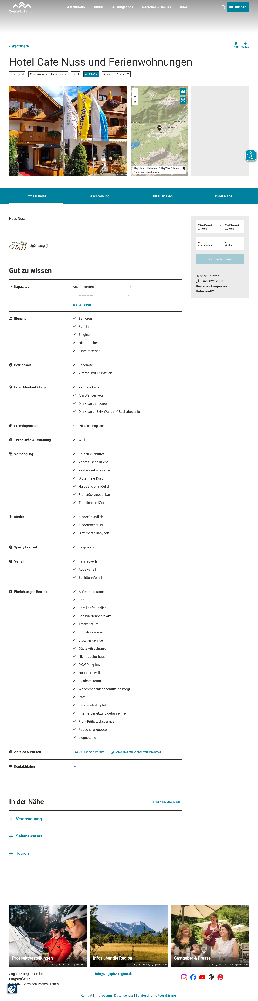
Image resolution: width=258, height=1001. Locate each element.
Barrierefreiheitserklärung (156, 995)
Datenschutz (123, 995)
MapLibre (139, 168)
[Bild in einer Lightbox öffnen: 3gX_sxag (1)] (18, 245)
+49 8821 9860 (212, 281)
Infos (184, 7)
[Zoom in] (135, 91)
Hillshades (151, 168)
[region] (159, 131)
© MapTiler (164, 168)
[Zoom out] (135, 96)
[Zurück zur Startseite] (22, 7)
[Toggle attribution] (184, 168)
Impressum (103, 995)
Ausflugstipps (122, 7)
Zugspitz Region (19, 46)
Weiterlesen (82, 304)
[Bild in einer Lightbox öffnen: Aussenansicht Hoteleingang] (68, 131)
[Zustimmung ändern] (12, 988)
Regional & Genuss (156, 7)
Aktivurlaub (76, 7)
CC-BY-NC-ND (81, 965)
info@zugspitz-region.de (114, 974)
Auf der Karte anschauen (165, 801)
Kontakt (86, 995)
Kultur (98, 7)
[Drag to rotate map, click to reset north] (135, 102)
